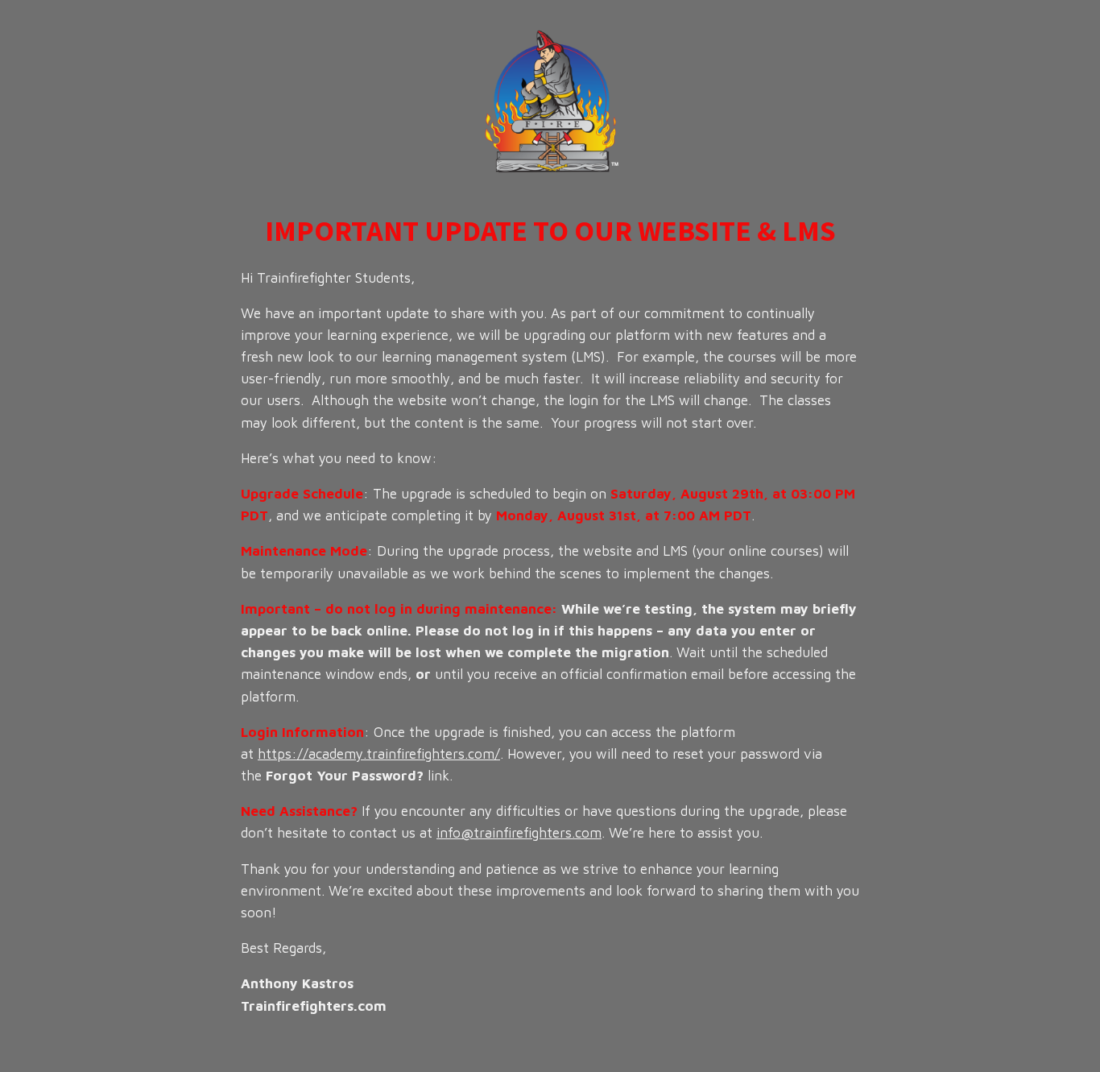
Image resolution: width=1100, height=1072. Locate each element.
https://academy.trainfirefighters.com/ (379, 754)
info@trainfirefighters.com (519, 833)
